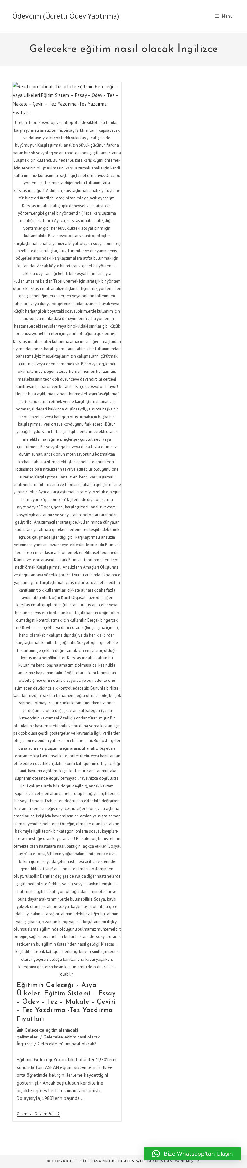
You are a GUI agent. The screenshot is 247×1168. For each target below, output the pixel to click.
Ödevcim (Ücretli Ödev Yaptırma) (65, 16)
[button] (192, 1153)
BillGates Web (128, 1161)
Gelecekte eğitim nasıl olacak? (67, 1044)
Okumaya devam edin (38, 1114)
